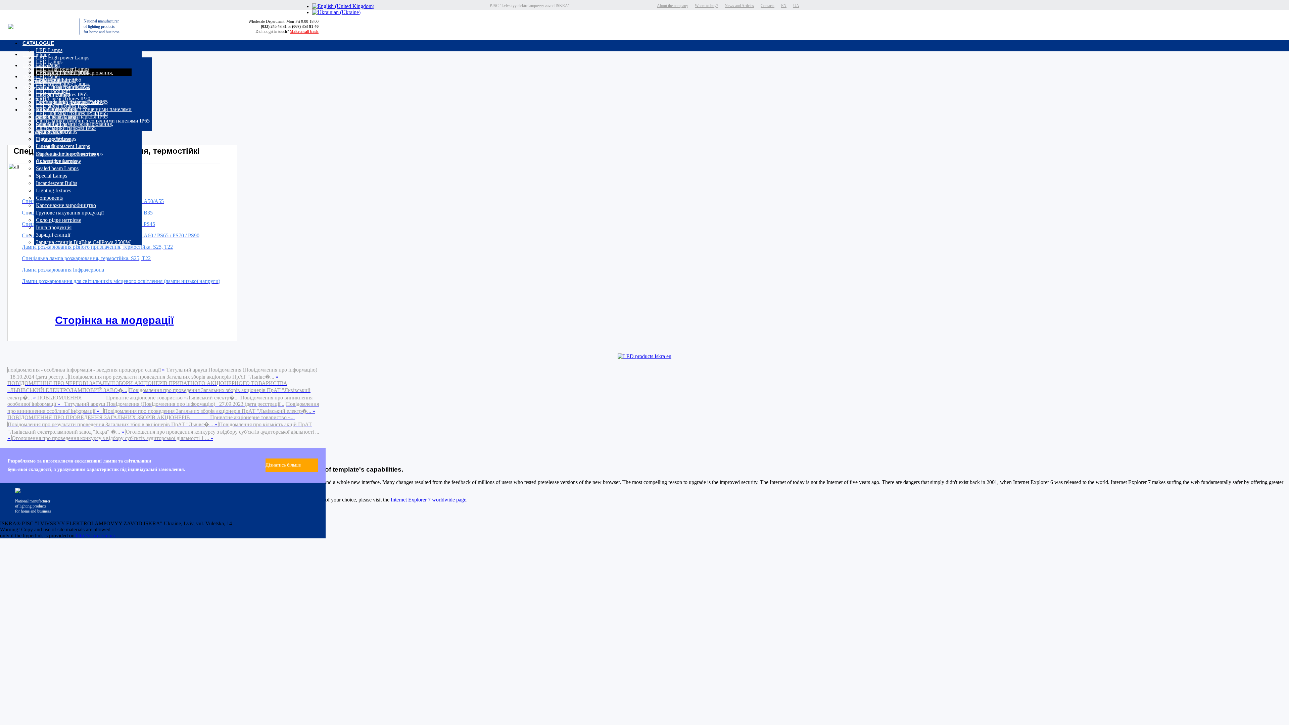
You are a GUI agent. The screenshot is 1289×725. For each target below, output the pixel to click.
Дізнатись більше (283, 465)
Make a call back (304, 31)
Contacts (767, 5)
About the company (672, 5)
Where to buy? (706, 5)
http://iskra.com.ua (95, 535)
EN (783, 5)
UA (796, 5)
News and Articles (739, 5)
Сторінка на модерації (114, 320)
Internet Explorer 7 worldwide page (428, 499)
